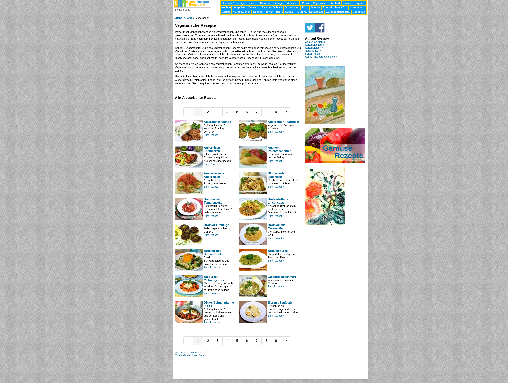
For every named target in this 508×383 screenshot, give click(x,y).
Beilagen (278, 3)
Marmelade (357, 7)
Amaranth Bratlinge (217, 121)
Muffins (302, 11)
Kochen (226, 7)
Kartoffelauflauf (313, 44)
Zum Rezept (211, 134)
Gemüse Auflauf (314, 41)
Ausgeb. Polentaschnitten (279, 149)
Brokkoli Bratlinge (216, 225)
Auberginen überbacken (212, 149)
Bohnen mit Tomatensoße (213, 200)
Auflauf (335, 3)
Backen (226, 11)
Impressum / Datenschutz (188, 352)
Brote (279, 11)
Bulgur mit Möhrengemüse (214, 278)
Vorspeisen (239, 7)
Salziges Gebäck (272, 7)
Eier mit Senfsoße (280, 302)
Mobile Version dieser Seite (190, 355)
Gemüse (265, 3)
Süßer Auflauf (313, 53)
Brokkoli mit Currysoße (276, 226)
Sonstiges (359, 11)
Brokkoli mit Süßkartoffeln (213, 252)
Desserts (253, 7)
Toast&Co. (341, 7)
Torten (269, 11)
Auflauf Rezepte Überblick (320, 56)
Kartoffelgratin (313, 47)
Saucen (315, 7)
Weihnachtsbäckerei (338, 11)
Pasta (305, 3)
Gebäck (289, 11)
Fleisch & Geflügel (234, 3)
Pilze (305, 7)
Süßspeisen (316, 11)
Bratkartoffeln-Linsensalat (278, 200)
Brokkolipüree (278, 250)
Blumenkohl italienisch (276, 175)
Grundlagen (292, 7)
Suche (178, 17)
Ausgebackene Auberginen (214, 175)
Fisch (253, 3)
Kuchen (258, 11)
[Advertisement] (156, 73)
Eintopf (327, 7)
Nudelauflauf (312, 50)
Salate (347, 3)
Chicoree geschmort (282, 276)
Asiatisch (292, 3)
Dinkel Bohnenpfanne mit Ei (219, 304)
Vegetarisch (320, 3)
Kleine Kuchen (241, 11)
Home (188, 17)
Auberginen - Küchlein (283, 121)
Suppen (359, 3)
